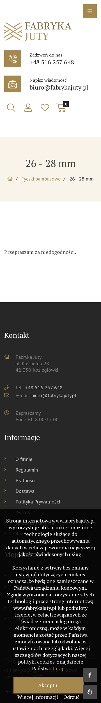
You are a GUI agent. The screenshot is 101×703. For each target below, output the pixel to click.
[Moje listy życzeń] (45, 108)
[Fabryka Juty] (50, 32)
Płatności (25, 480)
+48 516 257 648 (44, 387)
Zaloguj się (28, 108)
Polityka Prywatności (37, 501)
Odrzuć (71, 696)
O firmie (23, 459)
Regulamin (26, 470)
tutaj (57, 668)
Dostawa (25, 491)
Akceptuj (48, 685)
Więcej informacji (38, 696)
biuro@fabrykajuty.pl (53, 395)
